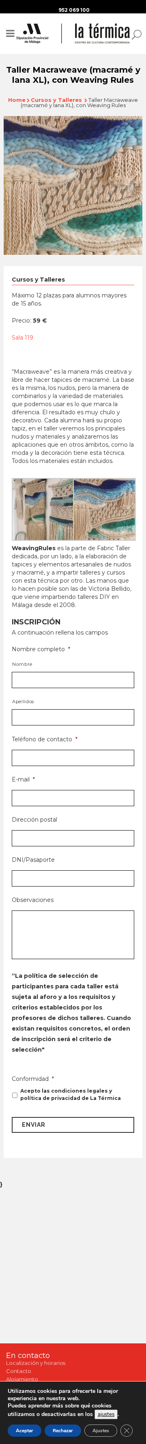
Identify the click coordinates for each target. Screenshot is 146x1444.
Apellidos (23, 701)
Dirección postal (34, 819)
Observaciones (33, 900)
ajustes (106, 1414)
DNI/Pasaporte (33, 859)
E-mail (23, 779)
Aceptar (24, 1430)
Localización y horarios (35, 1363)
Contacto (18, 1371)
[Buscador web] (134, 34)
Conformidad (33, 1078)
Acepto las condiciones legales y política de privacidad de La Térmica (70, 1094)
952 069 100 (74, 10)
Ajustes (100, 1430)
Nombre (22, 664)
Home (17, 100)
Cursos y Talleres (56, 100)
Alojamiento (22, 1379)
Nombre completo (41, 649)
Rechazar (63, 1430)
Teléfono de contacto (44, 739)
